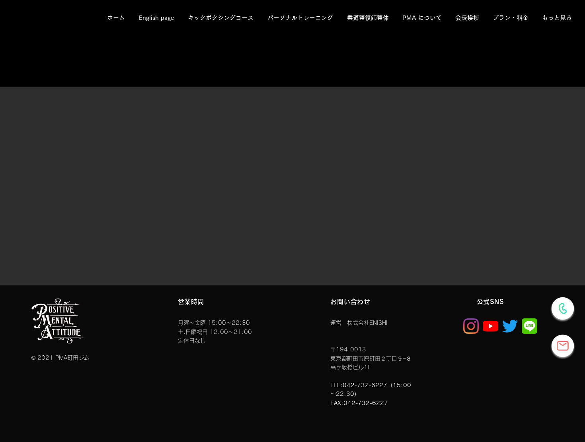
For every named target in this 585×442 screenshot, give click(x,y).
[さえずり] (510, 326)
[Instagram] (471, 326)
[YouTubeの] (490, 326)
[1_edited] (529, 326)
